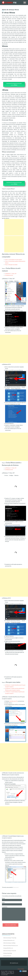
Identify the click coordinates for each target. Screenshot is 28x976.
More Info (24, 971)
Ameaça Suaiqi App (7, 953)
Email (3, 902)
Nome (3, 898)
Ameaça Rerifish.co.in (8, 948)
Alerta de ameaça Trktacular (9, 950)
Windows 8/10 (9, 275)
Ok (20, 971)
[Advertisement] (14, 227)
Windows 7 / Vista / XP (10, 273)
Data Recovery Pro (13, 701)
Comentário (4, 906)
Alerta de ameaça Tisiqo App (9, 937)
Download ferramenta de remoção (14, 84)
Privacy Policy (21, 969)
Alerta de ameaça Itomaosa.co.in (10, 945)
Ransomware (15, 887)
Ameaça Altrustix (7, 955)
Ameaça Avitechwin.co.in (8, 940)
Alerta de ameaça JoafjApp (9, 942)
